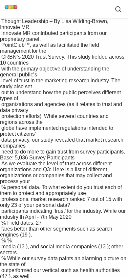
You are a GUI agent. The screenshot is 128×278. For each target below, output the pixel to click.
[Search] (118, 9)
